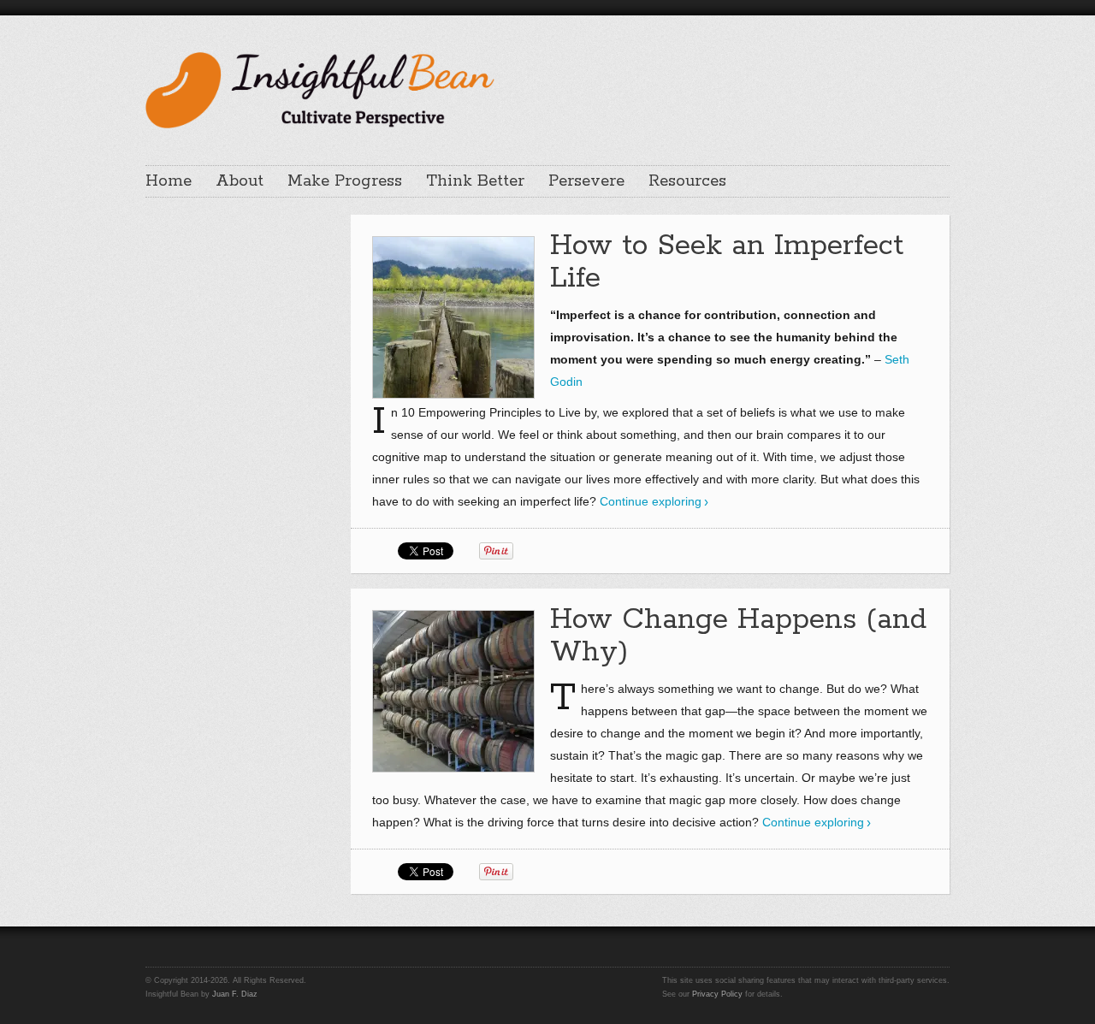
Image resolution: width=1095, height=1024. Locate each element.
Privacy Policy (717, 994)
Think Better (475, 181)
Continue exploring (650, 501)
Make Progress (344, 181)
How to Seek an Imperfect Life (726, 262)
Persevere (586, 181)
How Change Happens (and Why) (738, 636)
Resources (687, 181)
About (239, 181)
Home (168, 181)
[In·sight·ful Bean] (319, 88)
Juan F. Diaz (234, 994)
